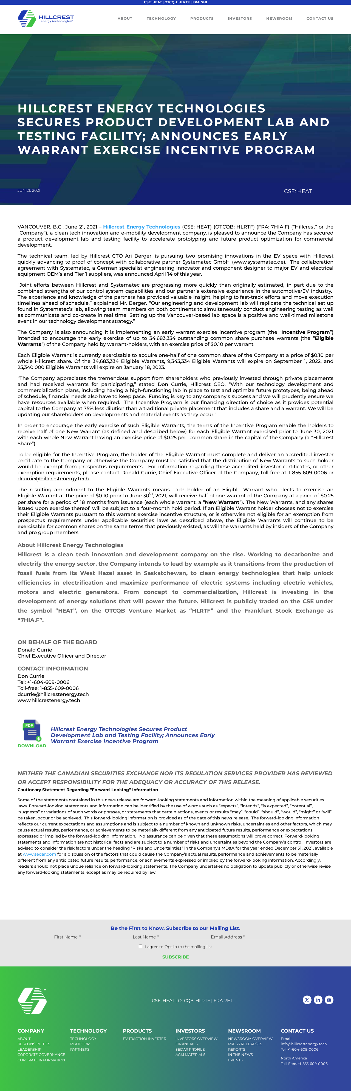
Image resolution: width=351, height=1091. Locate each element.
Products (202, 18)
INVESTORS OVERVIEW (196, 1038)
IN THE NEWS (240, 1054)
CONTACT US (297, 1031)
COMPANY (31, 1031)
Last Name (146, 937)
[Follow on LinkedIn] (318, 1000)
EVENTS (235, 1060)
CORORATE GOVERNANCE (41, 1054)
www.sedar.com (39, 854)
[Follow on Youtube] (329, 1000)
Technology (161, 18)
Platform (80, 1044)
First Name (67, 937)
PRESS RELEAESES (245, 1044)
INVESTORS (190, 1031)
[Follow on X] (307, 1000)
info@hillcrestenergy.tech (304, 1044)
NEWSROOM (244, 1031)
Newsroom (279, 18)
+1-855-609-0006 (313, 1063)
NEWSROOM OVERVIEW (250, 1038)
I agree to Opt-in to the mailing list (178, 946)
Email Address (228, 937)
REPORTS (236, 1049)
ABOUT (24, 1038)
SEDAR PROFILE (190, 1049)
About (125, 18)
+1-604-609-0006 (302, 1049)
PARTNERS (79, 1049)
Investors (240, 18)
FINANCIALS (187, 1044)
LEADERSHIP (29, 1049)
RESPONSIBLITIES (34, 1044)
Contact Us (320, 18)
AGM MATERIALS (190, 1054)
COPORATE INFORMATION (41, 1060)
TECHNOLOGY (88, 1031)
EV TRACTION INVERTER (144, 1038)
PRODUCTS (137, 1031)
